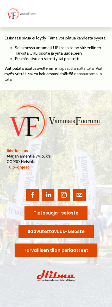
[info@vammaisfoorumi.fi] (79, 195)
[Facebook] (32, 195)
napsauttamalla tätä (76, 68)
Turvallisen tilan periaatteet (56, 250)
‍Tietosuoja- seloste (56, 213)
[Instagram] (64, 195)
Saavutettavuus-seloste (56, 231)
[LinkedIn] (48, 195)
